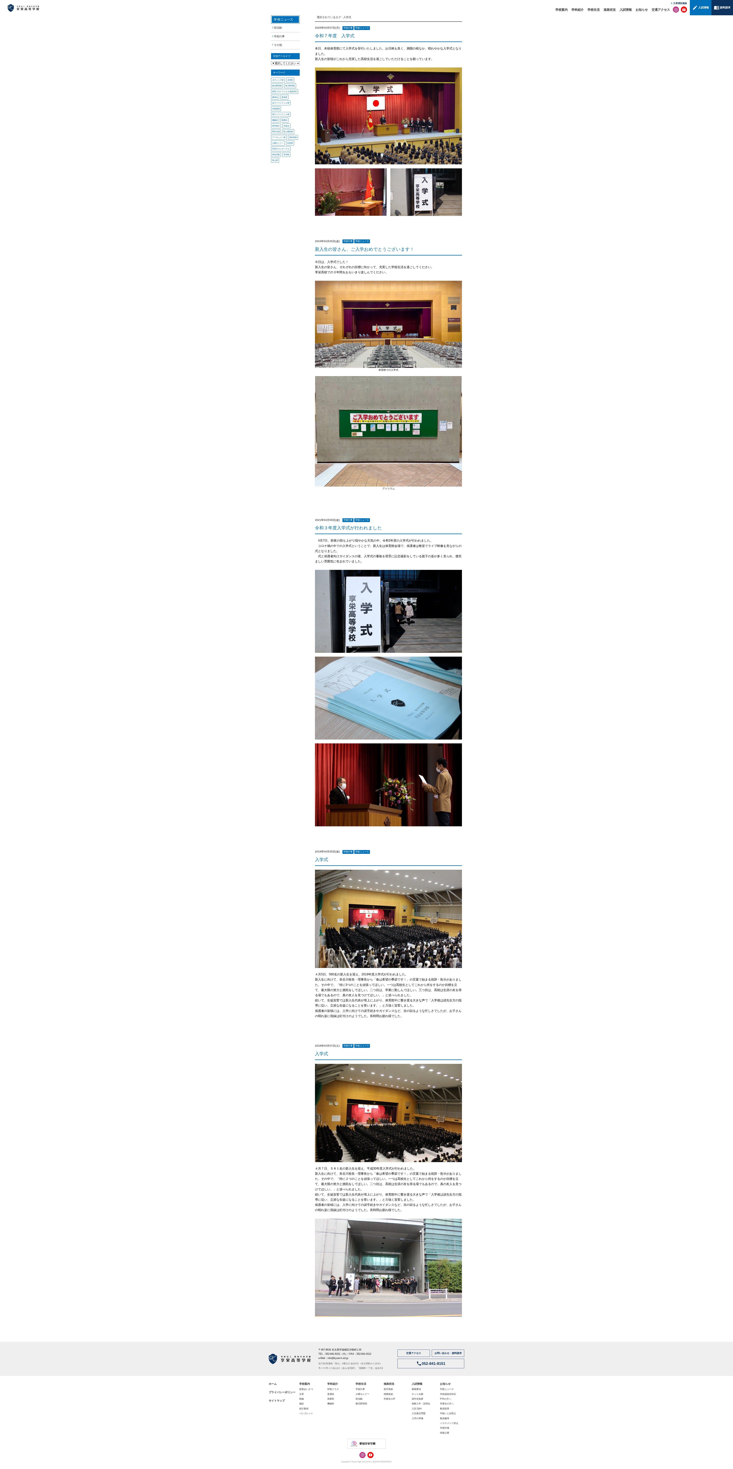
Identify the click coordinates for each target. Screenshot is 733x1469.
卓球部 (290, 80)
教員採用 (444, 1408)
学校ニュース (362, 28)
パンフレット (306, 1413)
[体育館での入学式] (388, 324)
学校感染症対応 (448, 1394)
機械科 (275, 120)
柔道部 (284, 97)
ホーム (273, 1383)
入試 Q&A (417, 1408)
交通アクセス (661, 9)
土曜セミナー (278, 143)
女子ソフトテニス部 (280, 103)
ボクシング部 (278, 80)
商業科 (284, 120)
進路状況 (610, 9)
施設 (301, 1403)
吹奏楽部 (276, 109)
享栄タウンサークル (280, 149)
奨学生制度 (417, 1399)
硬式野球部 (277, 86)
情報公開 (444, 1433)
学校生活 (594, 9)
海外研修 (293, 137)
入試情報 (626, 9)
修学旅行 (276, 126)
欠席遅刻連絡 (680, 3)
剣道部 (290, 143)
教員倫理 (444, 1418)
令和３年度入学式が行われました (348, 527)
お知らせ (642, 9)
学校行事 (279, 36)
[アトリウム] (388, 431)
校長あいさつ (306, 1389)
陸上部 (275, 160)
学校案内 (561, 9)
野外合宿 (276, 132)
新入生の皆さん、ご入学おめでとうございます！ (364, 249)
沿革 (301, 1394)
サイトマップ (277, 1400)
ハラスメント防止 (449, 1423)
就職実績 (388, 1394)
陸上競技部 (288, 132)
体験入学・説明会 (421, 1403)
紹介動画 (303, 1408)
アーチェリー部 (279, 137)
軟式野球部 (290, 86)
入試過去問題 (418, 1413)
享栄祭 (286, 154)
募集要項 (416, 1389)
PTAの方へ (445, 1399)
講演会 (275, 97)
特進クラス (333, 1389)
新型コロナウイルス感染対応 (284, 91)
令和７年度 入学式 (334, 35)
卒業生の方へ (447, 1403)
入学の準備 (417, 1418)
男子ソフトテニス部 (280, 114)
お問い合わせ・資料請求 (448, 1353)
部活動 (278, 27)
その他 (278, 44)
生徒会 (286, 126)
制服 (301, 1399)
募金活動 (276, 154)
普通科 (330, 1394)
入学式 (347, 17)
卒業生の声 (389, 1399)
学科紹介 (578, 9)
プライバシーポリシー (282, 1392)
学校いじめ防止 (448, 1413)
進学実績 (388, 1389)
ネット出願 (417, 1394)
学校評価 (444, 1428)
